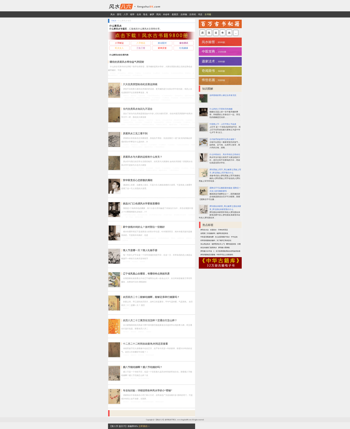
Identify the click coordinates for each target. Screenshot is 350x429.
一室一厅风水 (129, 217)
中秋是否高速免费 (207, 237)
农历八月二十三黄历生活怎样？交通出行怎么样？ (150, 320)
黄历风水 (133, 331)
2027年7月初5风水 (125, 75)
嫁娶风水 (126, 308)
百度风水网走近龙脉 (129, 215)
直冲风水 (133, 120)
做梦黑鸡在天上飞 (218, 244)
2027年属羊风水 (137, 75)
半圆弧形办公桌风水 (129, 100)
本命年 (166, 14)
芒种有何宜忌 (223, 230)
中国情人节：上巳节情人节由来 (222, 124)
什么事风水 (156, 73)
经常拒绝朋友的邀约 (207, 240)
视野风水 (130, 73)
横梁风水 (133, 95)
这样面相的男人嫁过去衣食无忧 (222, 95)
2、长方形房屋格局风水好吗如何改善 (226, 251)
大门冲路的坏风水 (167, 95)
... (236, 32)
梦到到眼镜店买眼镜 (207, 255)
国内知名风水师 (142, 215)
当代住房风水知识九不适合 (137, 109)
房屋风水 (126, 95)
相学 (132, 14)
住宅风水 (113, 73)
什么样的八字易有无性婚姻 (220, 109)
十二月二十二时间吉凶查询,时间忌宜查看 (145, 343)
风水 (112, 14)
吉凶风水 (126, 355)
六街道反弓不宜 (128, 122)
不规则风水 (141, 95)
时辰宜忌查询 (150, 355)
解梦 (152, 14)
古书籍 (208, 14)
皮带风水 (142, 261)
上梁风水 (148, 331)
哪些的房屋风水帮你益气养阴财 (127, 62)
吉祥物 (183, 14)
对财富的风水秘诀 (147, 401)
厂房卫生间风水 (165, 100)
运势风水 (133, 168)
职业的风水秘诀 (135, 401)
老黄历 (175, 14)
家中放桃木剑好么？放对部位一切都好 (144, 227)
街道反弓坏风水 (129, 98)
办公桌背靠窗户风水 (222, 237)
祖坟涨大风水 (139, 217)
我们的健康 (149, 168)
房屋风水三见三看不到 (135, 133)
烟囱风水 (141, 120)
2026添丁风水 (168, 215)
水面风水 (213, 230)
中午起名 (234, 237)
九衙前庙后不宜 (159, 122)
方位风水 (141, 168)
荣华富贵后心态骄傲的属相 (137, 180)
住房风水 (168, 122)
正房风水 (138, 73)
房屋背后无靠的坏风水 (143, 98)
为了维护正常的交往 (224, 240)
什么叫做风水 (147, 73)
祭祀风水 (126, 331)
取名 (145, 14)
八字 (126, 14)
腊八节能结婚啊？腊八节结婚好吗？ (142, 367)
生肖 (139, 14)
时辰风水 (141, 355)
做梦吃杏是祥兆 (222, 233)
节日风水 (135, 261)
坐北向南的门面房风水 (208, 248)
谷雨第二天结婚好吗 (207, 233)
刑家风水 (189, 238)
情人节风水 (126, 261)
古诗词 (192, 14)
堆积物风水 (134, 145)
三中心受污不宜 (167, 120)
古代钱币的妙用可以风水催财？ (222, 139)
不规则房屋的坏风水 (153, 95)
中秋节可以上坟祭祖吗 (225, 255)
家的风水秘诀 (159, 401)
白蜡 (239, 244)
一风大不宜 (149, 120)
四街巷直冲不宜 (178, 120)
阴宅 (119, 14)
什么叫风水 (165, 73)
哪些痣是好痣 (231, 244)
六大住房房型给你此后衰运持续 (140, 84)
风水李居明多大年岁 (155, 215)
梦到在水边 (204, 230)
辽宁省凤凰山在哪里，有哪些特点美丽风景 (146, 273)
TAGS (113, 21)
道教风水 (126, 378)
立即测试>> (144, 426)
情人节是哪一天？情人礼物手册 (140, 250)
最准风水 (188, 73)
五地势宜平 (189, 120)
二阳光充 (157, 120)
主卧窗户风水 (138, 238)
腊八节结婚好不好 (143, 378)
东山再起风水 (205, 244)
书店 (200, 14)
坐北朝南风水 (122, 73)
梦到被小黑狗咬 (224, 248)
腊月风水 (133, 378)
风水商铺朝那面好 (163, 238)
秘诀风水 (126, 401)
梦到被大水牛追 (206, 251)
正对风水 (126, 145)
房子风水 (126, 168)
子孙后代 (157, 168)
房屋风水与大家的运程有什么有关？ (142, 156)
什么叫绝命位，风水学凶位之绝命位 (224, 154)
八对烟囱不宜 (148, 122)
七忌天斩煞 (138, 122)
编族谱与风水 (155, 100)
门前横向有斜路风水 (150, 238)
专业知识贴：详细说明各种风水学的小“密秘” (147, 390)
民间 (158, 14)
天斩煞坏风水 (179, 95)
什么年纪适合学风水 (177, 73)
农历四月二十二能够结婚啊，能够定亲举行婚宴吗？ (151, 297)
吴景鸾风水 (180, 238)
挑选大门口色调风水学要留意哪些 (141, 203)
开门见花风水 (127, 238)
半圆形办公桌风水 (143, 100)
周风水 (173, 238)
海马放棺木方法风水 (180, 215)
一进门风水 (143, 145)
